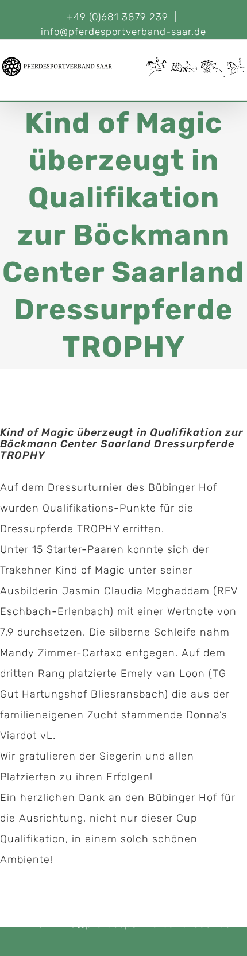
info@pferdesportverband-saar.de (123, 31)
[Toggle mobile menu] (242, 83)
